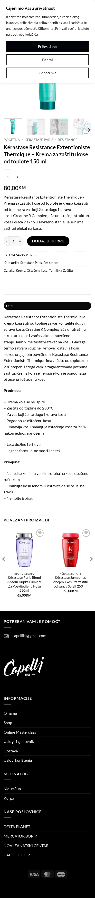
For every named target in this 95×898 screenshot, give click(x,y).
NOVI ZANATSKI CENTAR (26, 845)
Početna (12, 140)
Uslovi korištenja (18, 760)
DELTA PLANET (17, 826)
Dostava (11, 750)
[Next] (89, 130)
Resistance (67, 140)
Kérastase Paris (39, 140)
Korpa (9, 798)
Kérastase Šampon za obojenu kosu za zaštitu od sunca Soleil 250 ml (70, 582)
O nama (10, 713)
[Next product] (8, 177)
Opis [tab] (9, 306)
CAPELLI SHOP (17, 854)
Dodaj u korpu (48, 241)
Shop (8, 722)
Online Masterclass (20, 732)
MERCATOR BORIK (20, 836)
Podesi (47, 60)
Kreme (20, 270)
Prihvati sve (47, 46)
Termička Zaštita (61, 270)
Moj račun (12, 788)
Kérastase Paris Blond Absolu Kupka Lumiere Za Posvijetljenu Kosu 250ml (24, 584)
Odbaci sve (47, 73)
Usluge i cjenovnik (19, 741)
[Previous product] (17, 177)
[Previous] (4, 569)
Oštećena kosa (37, 270)
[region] (47, 41)
